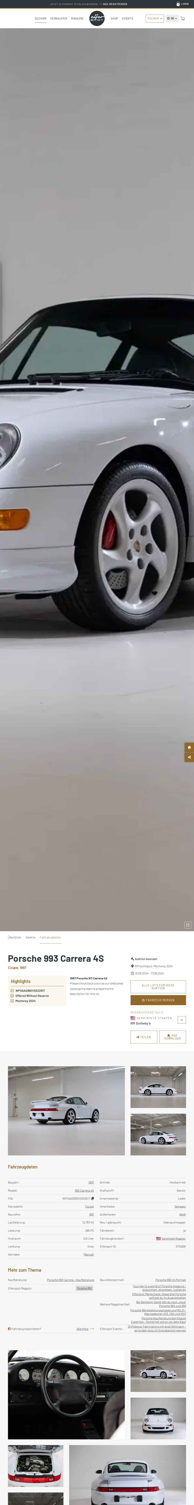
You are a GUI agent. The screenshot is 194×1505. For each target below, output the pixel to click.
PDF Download (172, 1037)
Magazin (77, 18)
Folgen (153, 18)
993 (91, 1214)
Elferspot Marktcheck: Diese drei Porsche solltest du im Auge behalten (159, 1295)
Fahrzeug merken (160, 1000)
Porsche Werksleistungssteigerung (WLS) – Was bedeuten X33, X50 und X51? (158, 1311)
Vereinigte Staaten (174, 1238)
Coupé (89, 1206)
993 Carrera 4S (84, 1190)
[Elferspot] (97, 18)
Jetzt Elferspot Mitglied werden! (89, 4)
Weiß (182, 1214)
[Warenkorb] (183, 18)
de (172, 18)
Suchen (41, 18)
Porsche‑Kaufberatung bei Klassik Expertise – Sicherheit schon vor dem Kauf (158, 1319)
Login (185, 3)
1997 (91, 1182)
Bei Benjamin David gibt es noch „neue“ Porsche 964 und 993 (161, 1303)
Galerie (30, 937)
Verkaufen (58, 18)
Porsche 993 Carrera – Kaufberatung (70, 1280)
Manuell (89, 1254)
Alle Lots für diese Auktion (158, 987)
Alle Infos (82, 1328)
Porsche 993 (84, 1288)
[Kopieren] (92, 1198)
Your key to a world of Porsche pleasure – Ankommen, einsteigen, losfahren (159, 1287)
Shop (114, 18)
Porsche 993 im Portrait (171, 1280)
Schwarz (180, 1206)
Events (127, 18)
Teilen (145, 1037)
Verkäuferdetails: (148, 1012)
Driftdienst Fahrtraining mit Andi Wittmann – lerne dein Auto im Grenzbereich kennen (157, 1328)
